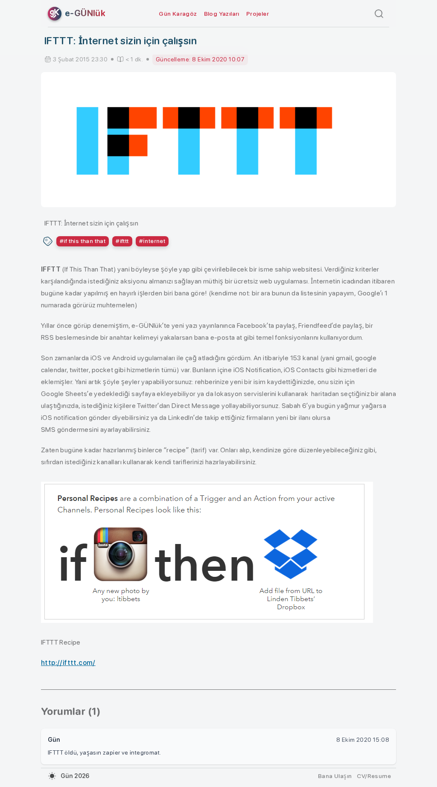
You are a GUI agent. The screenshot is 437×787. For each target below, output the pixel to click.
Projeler (257, 13)
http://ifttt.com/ (68, 663)
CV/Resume (374, 776)
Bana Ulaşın (335, 776)
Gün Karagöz (178, 13)
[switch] (52, 776)
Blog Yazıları (221, 13)
